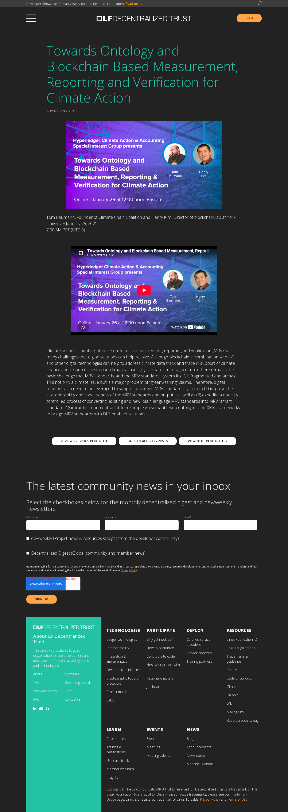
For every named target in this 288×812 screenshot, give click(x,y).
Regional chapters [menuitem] (160, 678)
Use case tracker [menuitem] (119, 760)
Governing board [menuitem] (77, 682)
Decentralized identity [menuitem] (122, 669)
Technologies (123, 630)
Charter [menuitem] (232, 669)
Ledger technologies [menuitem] (121, 639)
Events (155, 729)
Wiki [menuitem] (229, 703)
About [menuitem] (37, 674)
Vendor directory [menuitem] (199, 653)
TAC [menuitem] (36, 682)
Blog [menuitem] (190, 738)
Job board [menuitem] (154, 686)
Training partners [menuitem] (199, 661)
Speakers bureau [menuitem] (46, 691)
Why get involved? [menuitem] (159, 639)
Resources (239, 630)
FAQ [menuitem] (36, 699)
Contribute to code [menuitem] (161, 656)
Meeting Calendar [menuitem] (200, 764)
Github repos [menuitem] (236, 686)
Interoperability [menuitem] (117, 648)
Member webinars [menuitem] (120, 769)
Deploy (195, 630)
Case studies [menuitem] (116, 738)
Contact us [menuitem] (73, 699)
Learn (113, 729)
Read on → (133, 3)
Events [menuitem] (151, 738)
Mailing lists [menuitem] (235, 712)
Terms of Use (237, 799)
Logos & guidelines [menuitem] (241, 648)
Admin (51, 110)
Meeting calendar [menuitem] (160, 755)
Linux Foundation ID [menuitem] (242, 639)
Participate (161, 630)
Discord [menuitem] (232, 695)
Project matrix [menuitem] (116, 691)
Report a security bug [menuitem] (242, 720)
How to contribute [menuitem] (160, 648)
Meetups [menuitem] (153, 747)
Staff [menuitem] (68, 691)
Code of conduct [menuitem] (239, 678)
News (193, 729)
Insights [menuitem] (112, 777)
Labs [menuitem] (110, 700)
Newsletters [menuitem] (196, 755)
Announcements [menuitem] (199, 747)
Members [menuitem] (72, 674)
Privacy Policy (129, 570)
